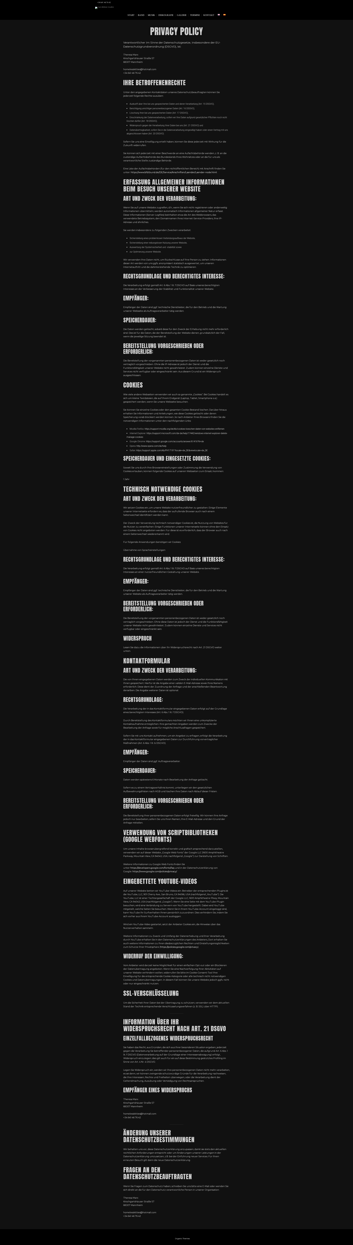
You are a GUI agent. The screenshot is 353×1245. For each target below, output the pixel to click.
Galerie (182, 15)
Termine (195, 15)
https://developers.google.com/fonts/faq (152, 868)
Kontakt (208, 15)
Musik (151, 15)
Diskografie (165, 15)
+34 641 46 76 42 (104, 2)
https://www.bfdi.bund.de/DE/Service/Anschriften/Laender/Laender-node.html (174, 172)
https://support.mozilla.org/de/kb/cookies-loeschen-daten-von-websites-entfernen (184, 429)
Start (131, 15)
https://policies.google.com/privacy (179, 947)
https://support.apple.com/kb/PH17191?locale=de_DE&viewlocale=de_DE (172, 450)
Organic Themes (182, 1239)
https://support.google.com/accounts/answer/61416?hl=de (175, 441)
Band (141, 15)
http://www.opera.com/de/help (151, 446)
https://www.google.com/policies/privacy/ (154, 871)
